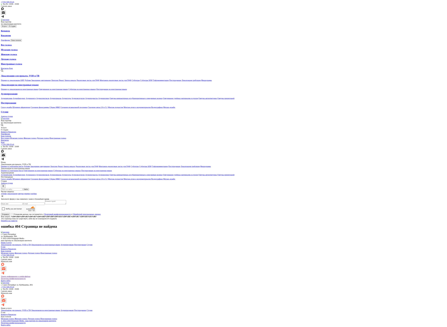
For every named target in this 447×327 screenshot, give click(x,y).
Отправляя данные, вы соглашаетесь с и (57, 214)
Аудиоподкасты (91, 98)
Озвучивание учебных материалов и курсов (180, 98)
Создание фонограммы (40, 107)
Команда (5, 31)
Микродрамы (206, 80)
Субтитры (136, 80)
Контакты (5, 68)
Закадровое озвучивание (41, 80)
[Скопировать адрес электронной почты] (3, 13)
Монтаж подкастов (115, 107)
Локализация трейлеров (191, 80)
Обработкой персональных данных (87, 214)
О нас (3, 247)
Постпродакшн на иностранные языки (111, 89)
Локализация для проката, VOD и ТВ (20, 76)
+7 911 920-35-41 (7, 2)
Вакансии (6, 35)
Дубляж (28, 80)
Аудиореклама (6, 98)
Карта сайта (5, 281)
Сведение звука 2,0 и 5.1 (97, 107)
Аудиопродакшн (9, 94)
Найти (26, 189)
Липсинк (54, 80)
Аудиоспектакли (42, 98)
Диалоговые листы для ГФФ (87, 80)
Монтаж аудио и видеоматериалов (137, 107)
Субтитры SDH (146, 80)
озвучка (21, 194)
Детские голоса (8, 59)
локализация (12, 194)
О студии (12, 26)
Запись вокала (70, 80)
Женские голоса (9, 54)
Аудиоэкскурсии (78, 98)
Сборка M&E (54, 107)
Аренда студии (7, 116)
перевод (27, 194)
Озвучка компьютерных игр (121, 98)
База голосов (16, 40)
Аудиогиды (66, 98)
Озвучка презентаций (225, 98)
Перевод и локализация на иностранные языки (19, 89)
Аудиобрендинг (19, 98)
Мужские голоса (9, 50)
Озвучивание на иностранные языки (53, 89)
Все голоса (6, 45)
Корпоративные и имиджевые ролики (147, 98)
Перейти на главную (9, 221)
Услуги (4, 26)
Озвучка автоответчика (207, 98)
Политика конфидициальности (13, 279)
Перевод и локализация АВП (12, 80)
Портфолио (5, 40)
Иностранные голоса (11, 64)
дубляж (4, 194)
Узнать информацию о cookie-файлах (15, 276)
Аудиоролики (103, 98)
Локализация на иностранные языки (20, 85)
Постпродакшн (175, 80)
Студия (4, 112)
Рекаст (61, 80)
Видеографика (157, 107)
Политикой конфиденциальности (57, 214)
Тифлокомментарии (161, 80)
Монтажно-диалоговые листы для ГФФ (115, 80)
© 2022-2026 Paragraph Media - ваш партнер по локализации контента (28, 321)
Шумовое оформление (21, 107)
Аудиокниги (31, 98)
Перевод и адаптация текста (12, 166)
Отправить (5, 214)
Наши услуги (6, 243)
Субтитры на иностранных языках (82, 89)
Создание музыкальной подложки (74, 107)
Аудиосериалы (55, 98)
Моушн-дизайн (169, 107)
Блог (11, 68)
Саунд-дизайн (6, 107)
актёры (34, 194)
